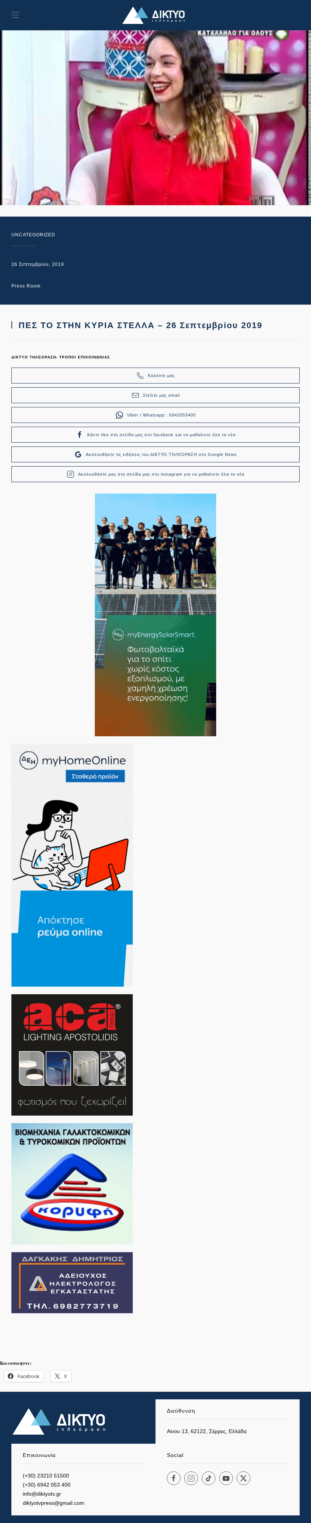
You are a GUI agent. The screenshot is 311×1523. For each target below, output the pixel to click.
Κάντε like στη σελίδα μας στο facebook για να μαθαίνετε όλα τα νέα (161, 434)
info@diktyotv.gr (42, 1494)
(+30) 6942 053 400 (47, 1485)
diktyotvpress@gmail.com (53, 1503)
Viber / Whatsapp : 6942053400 (161, 415)
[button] (15, 15)
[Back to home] (155, 15)
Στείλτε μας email (161, 395)
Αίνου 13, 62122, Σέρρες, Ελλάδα (207, 1431)
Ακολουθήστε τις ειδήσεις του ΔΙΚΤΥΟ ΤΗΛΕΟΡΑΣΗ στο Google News (161, 454)
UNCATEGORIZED (33, 234)
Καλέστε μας (161, 375)
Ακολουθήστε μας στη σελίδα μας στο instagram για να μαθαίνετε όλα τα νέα (161, 474)
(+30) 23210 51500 (46, 1476)
